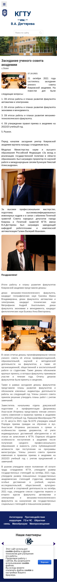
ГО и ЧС (28, 520)
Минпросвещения (39, 524)
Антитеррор (16, 517)
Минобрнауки (19, 524)
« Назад (5, 68)
